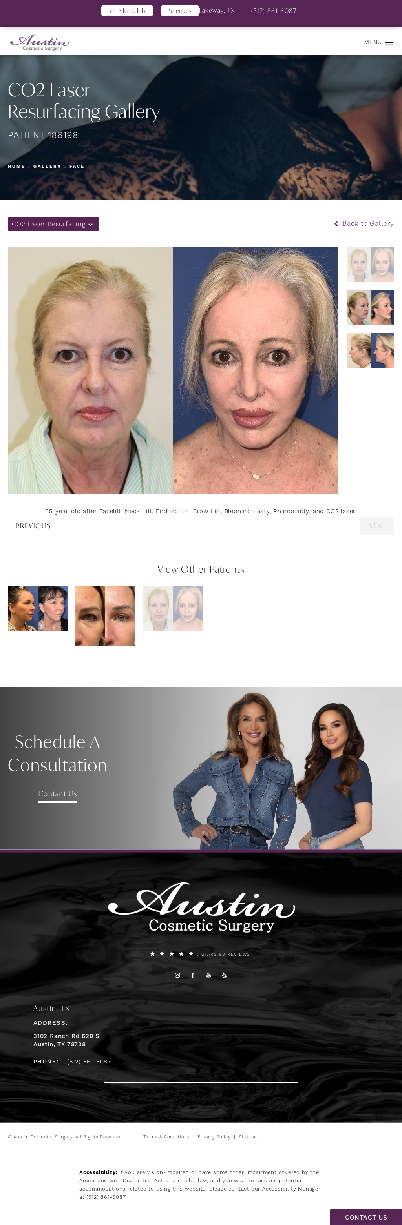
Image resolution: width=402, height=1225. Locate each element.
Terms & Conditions (166, 1137)
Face (77, 166)
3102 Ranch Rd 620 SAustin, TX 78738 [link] (66, 1040)
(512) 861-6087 (105, 1197)
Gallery (47, 166)
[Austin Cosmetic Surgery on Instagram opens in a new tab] (177, 975)
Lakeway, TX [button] (217, 10)
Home (17, 166)
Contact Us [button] (366, 1217)
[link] (280, 10)
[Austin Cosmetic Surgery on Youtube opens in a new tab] (209, 975)
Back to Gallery (367, 224)
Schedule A (58, 753)
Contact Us (57, 793)
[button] (389, 43)
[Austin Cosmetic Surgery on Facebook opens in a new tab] (193, 975)
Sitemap (249, 1137)
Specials (180, 11)
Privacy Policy (214, 1137)
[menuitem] (177, 975)
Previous (33, 525)
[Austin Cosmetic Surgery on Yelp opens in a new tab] (225, 975)
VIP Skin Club (127, 11)
